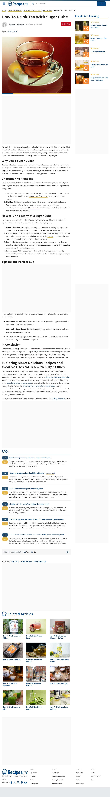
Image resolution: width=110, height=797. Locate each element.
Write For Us (79, 772)
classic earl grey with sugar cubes (57, 377)
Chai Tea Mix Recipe (98, 51)
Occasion (32, 776)
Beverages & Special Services (33, 10)
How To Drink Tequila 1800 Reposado (29, 561)
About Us (78, 769)
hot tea (50, 236)
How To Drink (47, 10)
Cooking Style (34, 783)
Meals (32, 769)
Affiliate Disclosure (96, 776)
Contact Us (94, 769)
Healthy (54, 769)
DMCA (77, 780)
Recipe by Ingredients (58, 776)
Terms (92, 780)
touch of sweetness (40, 349)
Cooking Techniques (58, 399)
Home (4, 10)
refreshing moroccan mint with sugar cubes (39, 386)
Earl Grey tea (34, 208)
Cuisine (32, 780)
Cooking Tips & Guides (15, 10)
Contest (93, 772)
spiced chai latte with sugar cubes (19, 383)
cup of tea (50, 473)
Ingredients (33, 772)
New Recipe (55, 772)
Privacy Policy (80, 783)
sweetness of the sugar (38, 196)
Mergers (78, 776)
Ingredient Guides (57, 783)
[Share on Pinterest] (66, 24)
